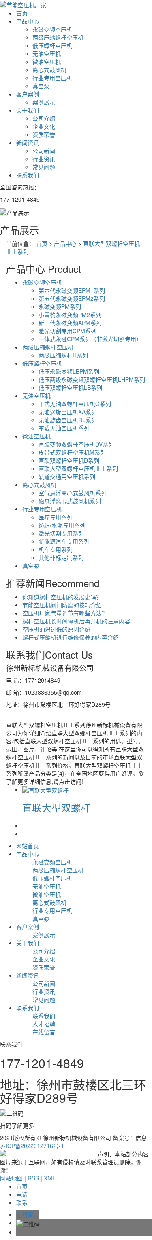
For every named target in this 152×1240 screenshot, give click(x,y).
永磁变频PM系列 (60, 306)
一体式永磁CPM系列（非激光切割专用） (90, 339)
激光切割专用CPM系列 (67, 331)
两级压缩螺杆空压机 (57, 37)
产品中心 (27, 21)
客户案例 (27, 94)
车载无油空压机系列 (64, 428)
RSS (33, 1178)
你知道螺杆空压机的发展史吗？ (62, 597)
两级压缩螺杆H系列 (63, 355)
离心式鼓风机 (49, 70)
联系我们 (27, 175)
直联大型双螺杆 (56, 807)
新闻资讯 (27, 142)
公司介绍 (43, 118)
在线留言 (43, 1032)
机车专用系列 (56, 549)
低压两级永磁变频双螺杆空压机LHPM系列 (92, 379)
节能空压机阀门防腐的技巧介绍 (62, 605)
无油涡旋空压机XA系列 (68, 412)
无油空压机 (46, 53)
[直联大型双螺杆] (45, 789)
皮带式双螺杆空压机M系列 (72, 452)
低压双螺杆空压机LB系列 (70, 387)
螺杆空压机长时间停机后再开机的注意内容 (76, 621)
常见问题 (43, 167)
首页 (22, 13)
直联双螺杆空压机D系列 (69, 460)
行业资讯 (43, 159)
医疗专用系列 (56, 517)
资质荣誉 (43, 134)
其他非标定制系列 (61, 557)
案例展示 (43, 102)
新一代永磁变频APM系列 (70, 323)
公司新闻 (43, 151)
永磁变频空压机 (52, 29)
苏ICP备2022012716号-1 (32, 1146)
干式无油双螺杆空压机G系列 (75, 404)
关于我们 (27, 110)
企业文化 (43, 126)
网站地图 (11, 1178)
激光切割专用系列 (61, 533)
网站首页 (27, 846)
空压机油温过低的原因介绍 (56, 629)
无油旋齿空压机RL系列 (68, 420)
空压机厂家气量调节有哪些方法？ (64, 613)
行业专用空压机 (52, 78)
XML (50, 1178)
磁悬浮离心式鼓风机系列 (70, 501)
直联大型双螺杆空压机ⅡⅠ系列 (78, 468)
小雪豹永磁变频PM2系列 (70, 315)
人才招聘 (43, 1024)
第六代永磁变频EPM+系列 (72, 290)
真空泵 (40, 86)
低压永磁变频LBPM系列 (69, 371)
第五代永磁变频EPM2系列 (72, 298)
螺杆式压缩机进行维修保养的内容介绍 (70, 637)
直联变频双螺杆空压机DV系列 (76, 444)
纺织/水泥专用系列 (62, 525)
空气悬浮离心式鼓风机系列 (73, 493)
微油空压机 (46, 61)
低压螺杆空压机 (52, 45)
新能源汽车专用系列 (64, 541)
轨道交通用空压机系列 (67, 476)
